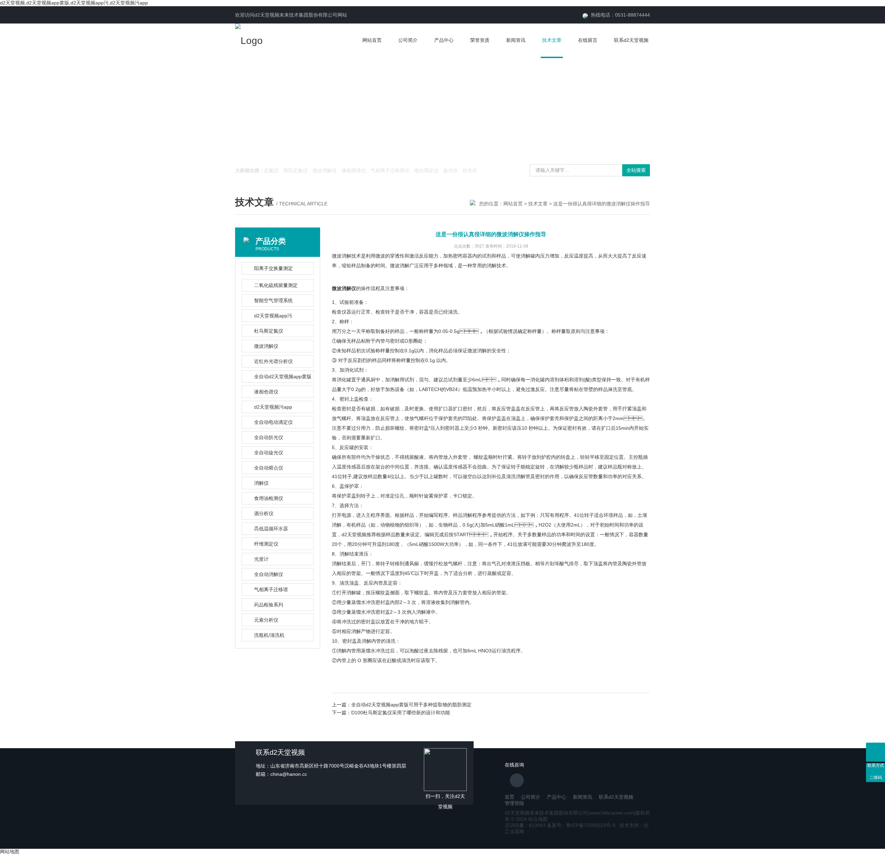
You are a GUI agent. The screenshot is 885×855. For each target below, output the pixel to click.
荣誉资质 (480, 40)
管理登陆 (514, 803)
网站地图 (9, 851)
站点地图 (538, 819)
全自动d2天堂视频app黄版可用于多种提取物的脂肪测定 (411, 704)
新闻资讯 (515, 40)
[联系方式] (875, 752)
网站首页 (372, 40)
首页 (509, 797)
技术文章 (551, 40)
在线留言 (587, 40)
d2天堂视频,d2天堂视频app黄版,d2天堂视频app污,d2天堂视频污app (74, 3)
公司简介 (408, 40)
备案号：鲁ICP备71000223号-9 (581, 825)
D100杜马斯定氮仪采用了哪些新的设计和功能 (400, 712)
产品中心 (444, 40)
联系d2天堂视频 (631, 40)
